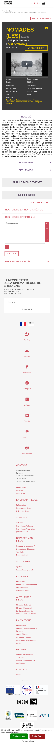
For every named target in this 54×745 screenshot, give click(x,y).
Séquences (26, 170)
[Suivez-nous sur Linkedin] (27, 400)
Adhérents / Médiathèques (26, 584)
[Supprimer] (47, 228)
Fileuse (36, 100)
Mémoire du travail (23, 605)
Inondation (10, 100)
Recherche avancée (27, 261)
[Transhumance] (25, 223)
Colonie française (35, 102)
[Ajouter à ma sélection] (46, 28)
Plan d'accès (21, 487)
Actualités (23, 561)
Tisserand (10, 102)
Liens (18, 675)
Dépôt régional (22, 555)
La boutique (23, 620)
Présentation (21, 505)
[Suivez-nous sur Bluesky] (27, 416)
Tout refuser (37, 736)
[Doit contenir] (47, 232)
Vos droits (20, 552)
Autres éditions (22, 634)
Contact (21, 465)
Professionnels (22, 588)
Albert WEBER (17, 43)
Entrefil (21, 649)
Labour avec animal (24, 100)
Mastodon (27, 437)
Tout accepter (19, 736)
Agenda (19, 567)
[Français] (23, 324)
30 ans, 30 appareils (24, 608)
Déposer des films (23, 508)
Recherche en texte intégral (27, 209)
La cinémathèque (27, 500)
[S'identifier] (37, 3)
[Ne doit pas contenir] (47, 236)
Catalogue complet (23, 637)
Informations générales (25, 570)
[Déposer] (34, 3)
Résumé (26, 116)
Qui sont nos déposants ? (26, 549)
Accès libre (20, 581)
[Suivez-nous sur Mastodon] (27, 432)
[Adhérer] (31, 3)
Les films (22, 576)
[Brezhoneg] (44, 3)
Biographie (26, 162)
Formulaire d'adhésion (25, 526)
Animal (9, 104)
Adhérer (19, 523)
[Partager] (40, 3)
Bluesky (27, 421)
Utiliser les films (22, 511)
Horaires (19, 490)
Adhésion (22, 517)
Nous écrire (20, 493)
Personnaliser (27, 741)
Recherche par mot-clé (27, 217)
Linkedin (27, 405)
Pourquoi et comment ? (25, 546)
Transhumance (21, 102)
